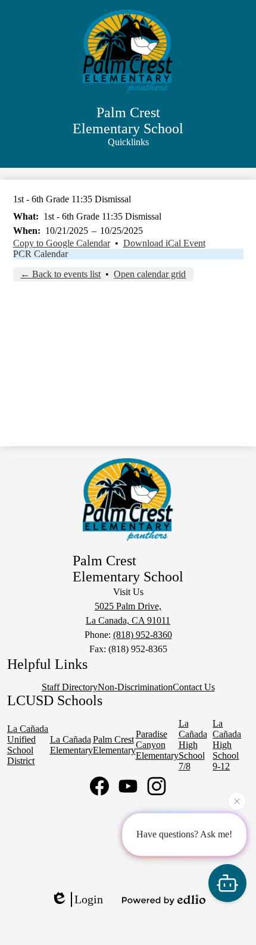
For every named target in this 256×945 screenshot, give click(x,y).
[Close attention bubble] (236, 800)
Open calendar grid (150, 274)
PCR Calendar (40, 254)
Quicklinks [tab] (128, 142)
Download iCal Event (164, 243)
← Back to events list (60, 274)
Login (88, 899)
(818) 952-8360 (142, 635)
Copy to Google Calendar (61, 243)
